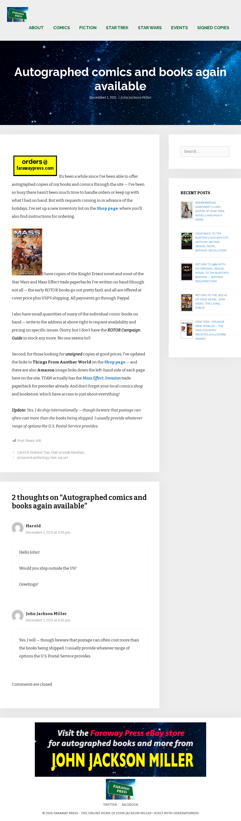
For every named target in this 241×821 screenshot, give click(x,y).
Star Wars (150, 27)
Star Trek (117, 27)
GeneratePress (186, 813)
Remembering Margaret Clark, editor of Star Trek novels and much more (210, 211)
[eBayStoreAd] (120, 775)
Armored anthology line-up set (42, 457)
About (36, 27)
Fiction (87, 27)
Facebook (130, 804)
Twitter (110, 804)
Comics (61, 27)
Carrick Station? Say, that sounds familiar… (51, 452)
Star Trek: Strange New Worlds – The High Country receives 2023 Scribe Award (210, 330)
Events (179, 27)
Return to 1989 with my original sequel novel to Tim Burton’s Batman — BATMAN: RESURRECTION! (212, 273)
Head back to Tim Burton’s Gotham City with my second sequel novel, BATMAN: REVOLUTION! (212, 242)
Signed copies (213, 27)
